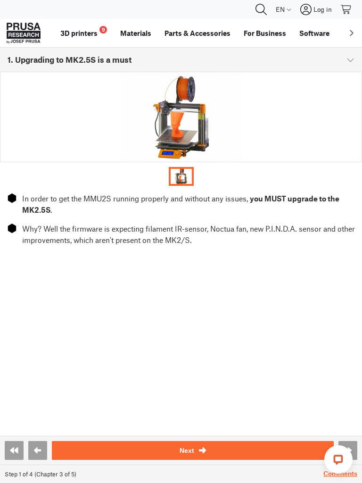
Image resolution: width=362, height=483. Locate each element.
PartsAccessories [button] (197, 33)
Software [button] (314, 33)
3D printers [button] (82, 31)
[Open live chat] (338, 459)
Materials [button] (135, 33)
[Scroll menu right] (351, 33)
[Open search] (261, 9)
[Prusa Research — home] (23, 33)
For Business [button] (265, 33)
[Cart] (346, 9)
